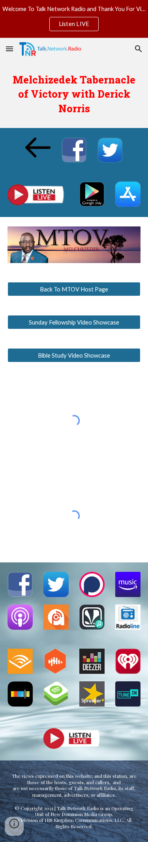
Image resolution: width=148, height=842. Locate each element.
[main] (74, 94)
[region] (74, 19)
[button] (9, 48)
